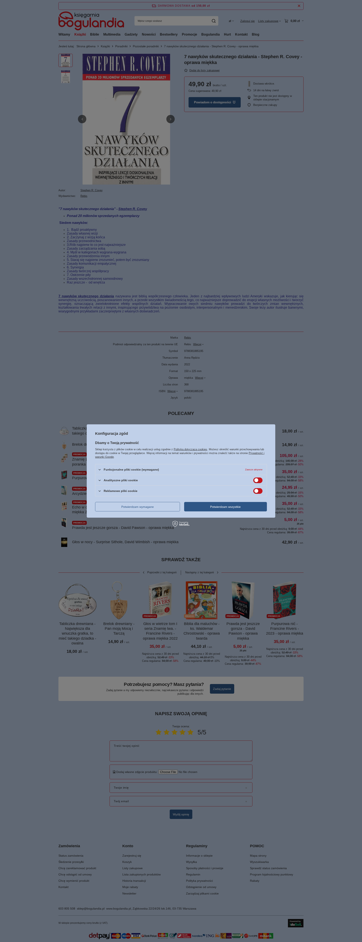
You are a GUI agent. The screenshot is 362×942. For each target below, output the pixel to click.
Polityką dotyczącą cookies (190, 449)
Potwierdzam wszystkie (225, 506)
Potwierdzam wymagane (137, 506)
